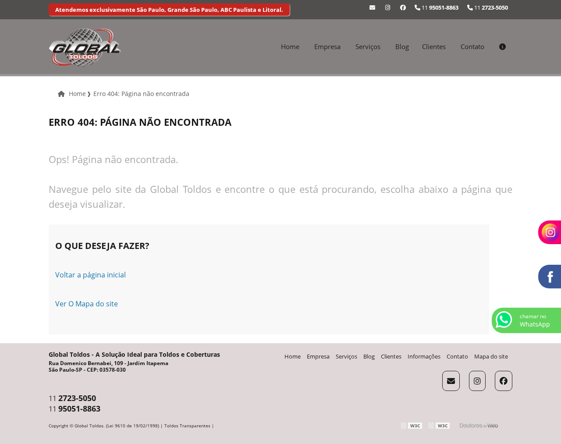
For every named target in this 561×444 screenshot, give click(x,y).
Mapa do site (491, 356)
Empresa (327, 46)
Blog (402, 46)
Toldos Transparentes (187, 426)
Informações (424, 356)
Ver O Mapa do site (86, 304)
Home (290, 46)
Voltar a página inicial (90, 275)
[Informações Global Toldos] (502, 46)
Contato (472, 46)
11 (490, 7)
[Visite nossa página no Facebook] (403, 7)
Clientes (434, 46)
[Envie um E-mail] (372, 7)
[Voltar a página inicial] (85, 47)
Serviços (367, 46)
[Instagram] (387, 7)
